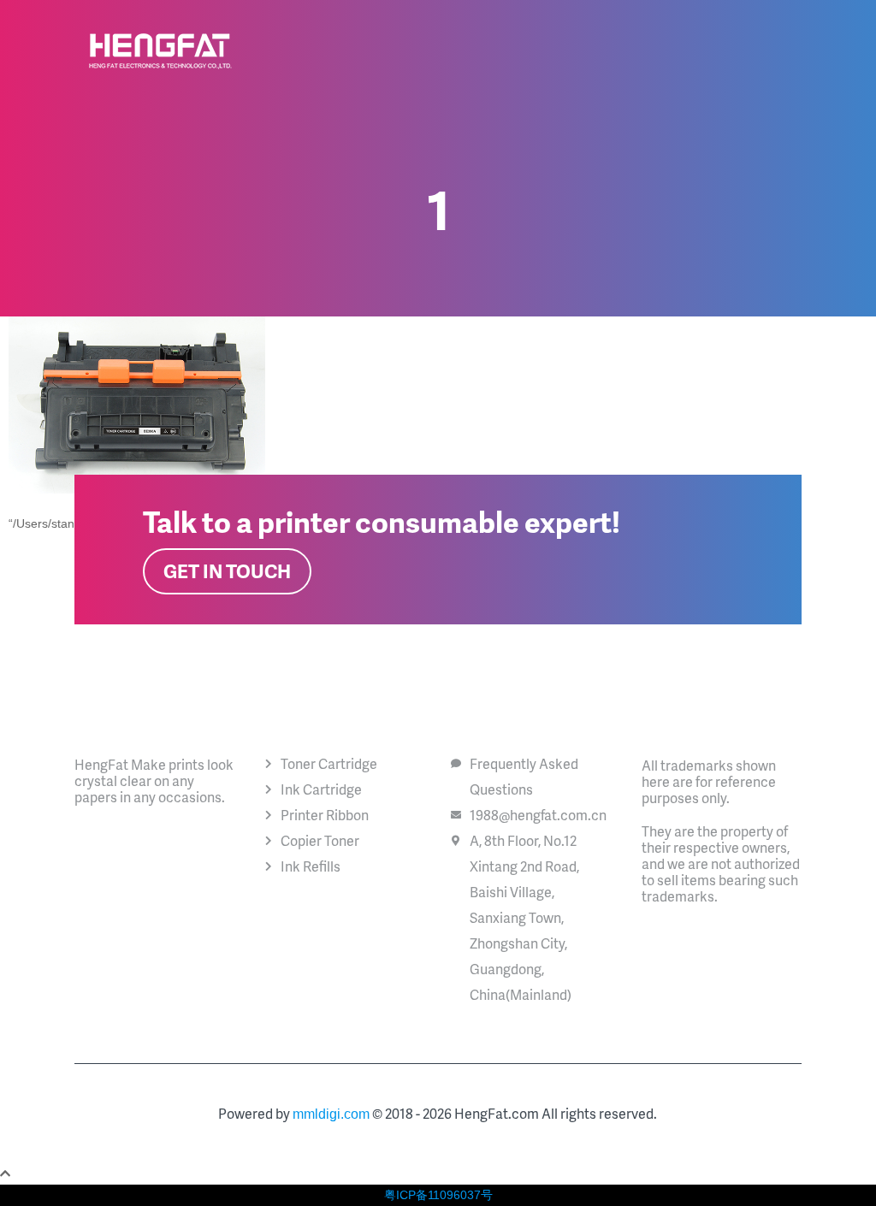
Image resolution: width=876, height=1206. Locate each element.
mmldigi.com (331, 1114)
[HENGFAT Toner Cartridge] (160, 51)
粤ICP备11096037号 (438, 1195)
